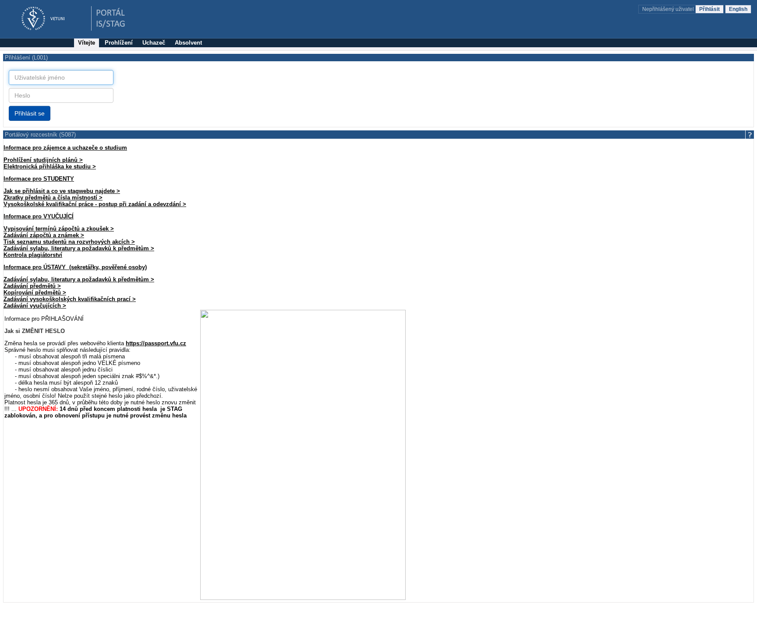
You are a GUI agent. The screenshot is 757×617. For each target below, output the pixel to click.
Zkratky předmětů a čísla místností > (53, 197)
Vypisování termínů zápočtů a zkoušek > (59, 228)
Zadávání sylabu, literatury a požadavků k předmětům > (79, 248)
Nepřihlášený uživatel (668, 9)
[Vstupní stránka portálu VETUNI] (111, 19)
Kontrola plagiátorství (33, 255)
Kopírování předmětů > (35, 292)
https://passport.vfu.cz (156, 343)
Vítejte (86, 42)
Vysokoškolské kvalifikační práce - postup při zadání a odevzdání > (95, 204)
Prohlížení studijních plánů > (43, 160)
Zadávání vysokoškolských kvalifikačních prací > (70, 299)
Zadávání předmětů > (32, 286)
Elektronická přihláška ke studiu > (50, 166)
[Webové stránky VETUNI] (48, 19)
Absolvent (188, 42)
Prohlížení (119, 42)
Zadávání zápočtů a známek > (44, 235)
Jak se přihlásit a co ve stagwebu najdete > (62, 191)
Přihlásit (709, 9)
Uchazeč (153, 42)
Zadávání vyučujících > (35, 305)
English (738, 9)
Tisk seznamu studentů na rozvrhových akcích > (69, 241)
